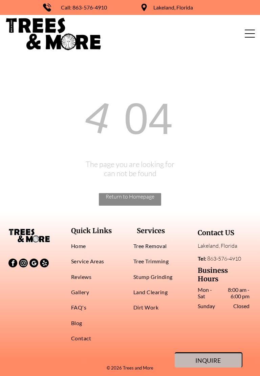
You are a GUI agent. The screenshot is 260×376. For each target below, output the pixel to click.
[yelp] (44, 264)
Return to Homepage (130, 196)
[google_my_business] (33, 264)
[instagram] (23, 264)
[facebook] (12, 264)
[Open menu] (250, 34)
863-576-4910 (89, 7)
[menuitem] (99, 245)
